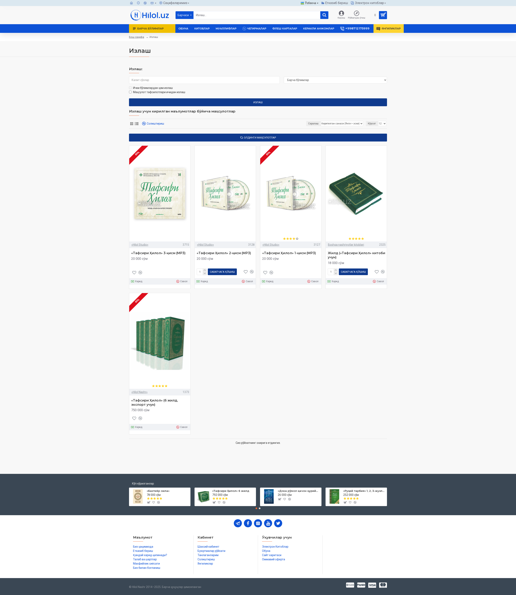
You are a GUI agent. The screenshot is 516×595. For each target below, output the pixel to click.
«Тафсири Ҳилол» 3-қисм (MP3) (158, 253)
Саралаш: (313, 123)
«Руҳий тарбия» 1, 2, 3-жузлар (364, 490)
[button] (256, 508)
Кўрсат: (372, 123)
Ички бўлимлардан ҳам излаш (153, 87)
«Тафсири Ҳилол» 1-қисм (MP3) (289, 253)
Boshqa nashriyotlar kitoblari (346, 244)
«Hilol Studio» (139, 244)
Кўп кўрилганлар (143, 483)
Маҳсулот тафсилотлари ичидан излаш (159, 92)
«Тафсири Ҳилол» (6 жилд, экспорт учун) (154, 402)
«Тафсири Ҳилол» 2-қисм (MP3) (224, 253)
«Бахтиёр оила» (158, 490)
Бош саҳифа (136, 36)
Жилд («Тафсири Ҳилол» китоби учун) (356, 255)
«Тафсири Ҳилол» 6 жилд (230, 490)
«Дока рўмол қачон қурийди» (299, 490)
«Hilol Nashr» (139, 392)
